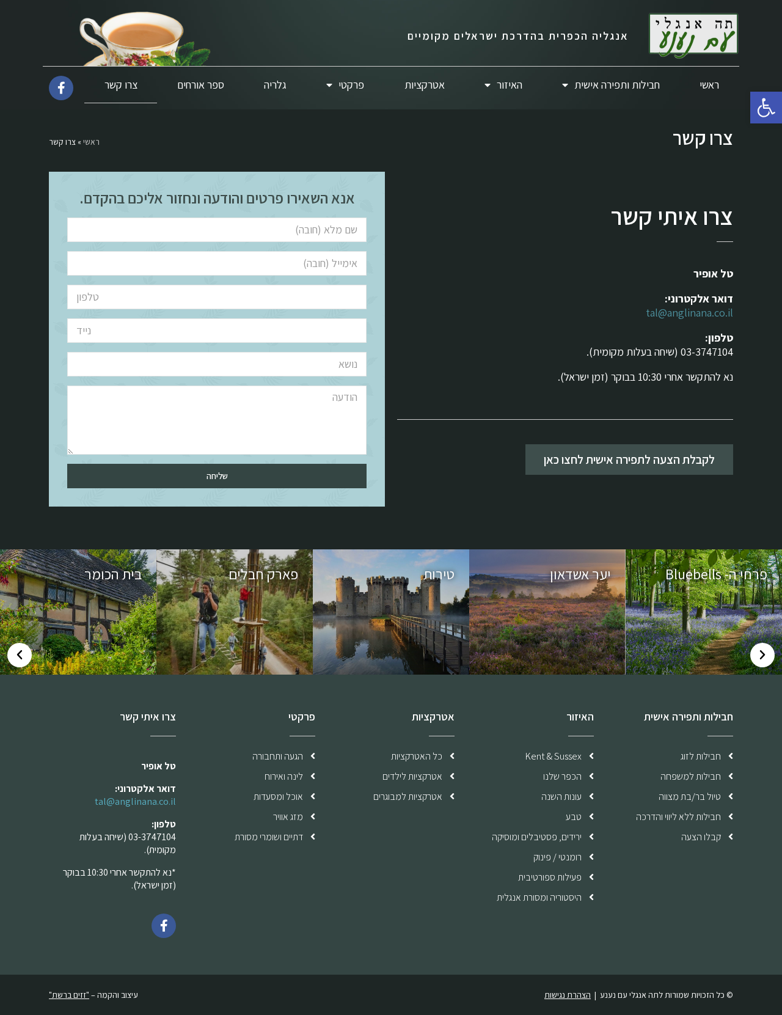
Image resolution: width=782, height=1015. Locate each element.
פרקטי (351, 85)
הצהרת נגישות (567, 994)
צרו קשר (120, 85)
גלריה (275, 85)
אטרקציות (424, 85)
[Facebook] (164, 926)
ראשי (709, 85)
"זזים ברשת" (69, 994)
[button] (629, 459)
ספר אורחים (200, 85)
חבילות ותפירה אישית (617, 85)
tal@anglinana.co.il (135, 801)
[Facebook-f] (61, 88)
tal (652, 313)
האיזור (509, 85)
